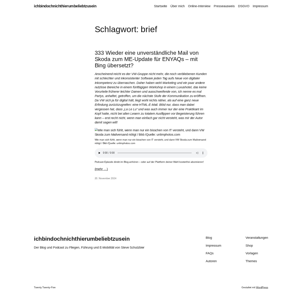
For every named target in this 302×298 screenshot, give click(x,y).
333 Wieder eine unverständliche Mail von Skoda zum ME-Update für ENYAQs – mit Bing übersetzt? (147, 59)
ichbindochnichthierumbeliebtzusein (65, 6)
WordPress (262, 287)
